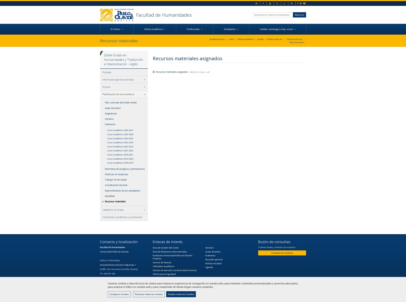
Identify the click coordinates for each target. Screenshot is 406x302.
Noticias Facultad (213, 263)
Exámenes (110, 124)
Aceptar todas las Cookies (181, 294)
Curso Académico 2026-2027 (120, 130)
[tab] (124, 72)
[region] (203, 289)
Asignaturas (111, 113)
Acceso (106, 86)
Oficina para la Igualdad (164, 274)
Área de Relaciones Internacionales (170, 251)
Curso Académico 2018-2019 (120, 162)
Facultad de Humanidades (164, 15)
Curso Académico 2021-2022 (120, 150)
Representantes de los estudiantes (122, 190)
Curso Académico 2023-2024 (120, 142)
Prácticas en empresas (116, 174)
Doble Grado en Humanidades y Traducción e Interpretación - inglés (275, 39)
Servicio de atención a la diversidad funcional (174, 270)
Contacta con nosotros (282, 253)
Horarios (109, 118)
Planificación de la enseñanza (295, 39)
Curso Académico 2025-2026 (120, 134)
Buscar (300, 14)
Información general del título (118, 79)
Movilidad (110, 196)
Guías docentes (113, 108)
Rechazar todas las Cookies (149, 294)
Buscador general (214, 259)
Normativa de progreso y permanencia (125, 168)
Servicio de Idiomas (162, 262)
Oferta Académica (245, 39)
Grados (260, 39)
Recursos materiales (297, 42)
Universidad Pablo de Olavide (114, 251)
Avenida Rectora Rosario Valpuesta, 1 (118, 264)
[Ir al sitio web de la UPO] (118, 15)
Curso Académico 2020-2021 (120, 154)
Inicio (231, 39)
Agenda (209, 267)
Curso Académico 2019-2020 (120, 159)
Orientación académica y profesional (122, 217)
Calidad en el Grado (113, 209)
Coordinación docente (116, 185)
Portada (106, 72)
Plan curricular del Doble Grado (121, 102)
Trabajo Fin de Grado (116, 179)
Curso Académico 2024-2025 (120, 138)
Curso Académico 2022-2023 (120, 146)
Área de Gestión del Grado (166, 247)
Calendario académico (163, 266)
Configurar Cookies (119, 294)
